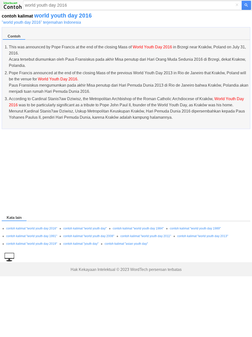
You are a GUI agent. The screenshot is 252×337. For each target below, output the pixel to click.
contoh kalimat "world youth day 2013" (202, 236)
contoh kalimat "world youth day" (85, 228)
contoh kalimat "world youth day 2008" (88, 236)
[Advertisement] (126, 172)
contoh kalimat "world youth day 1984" (138, 228)
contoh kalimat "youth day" (80, 243)
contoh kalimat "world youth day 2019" (31, 243)
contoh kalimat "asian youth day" (126, 243)
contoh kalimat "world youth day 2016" (31, 228)
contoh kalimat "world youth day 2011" (145, 236)
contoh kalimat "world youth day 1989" (195, 228)
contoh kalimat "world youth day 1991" (31, 236)
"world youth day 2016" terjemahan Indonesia (41, 22)
